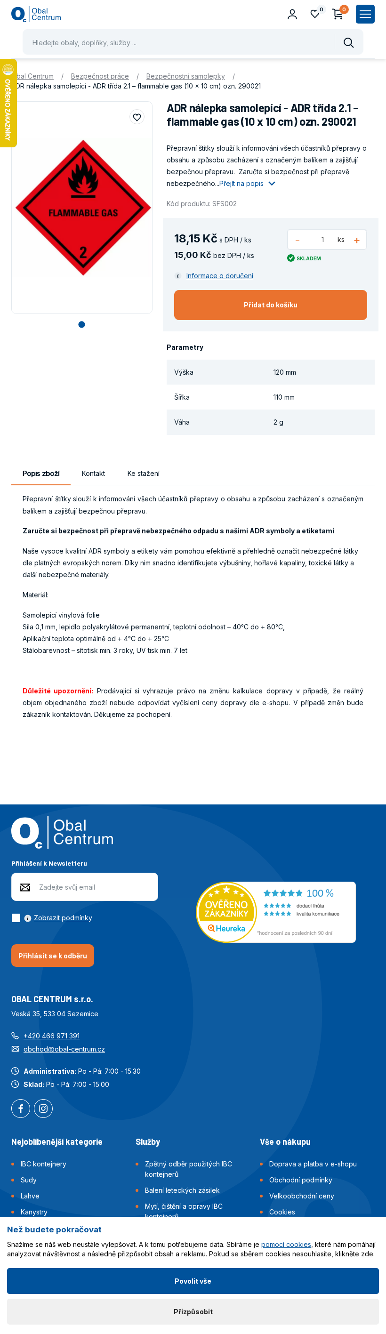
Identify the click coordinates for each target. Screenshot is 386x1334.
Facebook (20, 1109)
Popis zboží (41, 473)
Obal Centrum (32, 76)
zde (367, 1254)
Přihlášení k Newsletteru (49, 863)
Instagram (43, 1109)
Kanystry (34, 1212)
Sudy (29, 1180)
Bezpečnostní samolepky (185, 76)
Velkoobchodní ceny (301, 1196)
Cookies (282, 1212)
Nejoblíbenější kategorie (57, 1141)
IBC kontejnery (43, 1164)
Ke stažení (144, 473)
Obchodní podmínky (300, 1180)
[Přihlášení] (292, 14)
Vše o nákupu (285, 1141)
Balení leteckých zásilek (182, 1190)
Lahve (30, 1196)
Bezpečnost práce (100, 76)
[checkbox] (51, 917)
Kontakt (93, 473)
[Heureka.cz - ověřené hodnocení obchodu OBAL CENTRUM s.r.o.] (276, 911)
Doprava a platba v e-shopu (313, 1164)
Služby (148, 1141)
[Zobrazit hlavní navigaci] (365, 14)
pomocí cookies (286, 1244)
